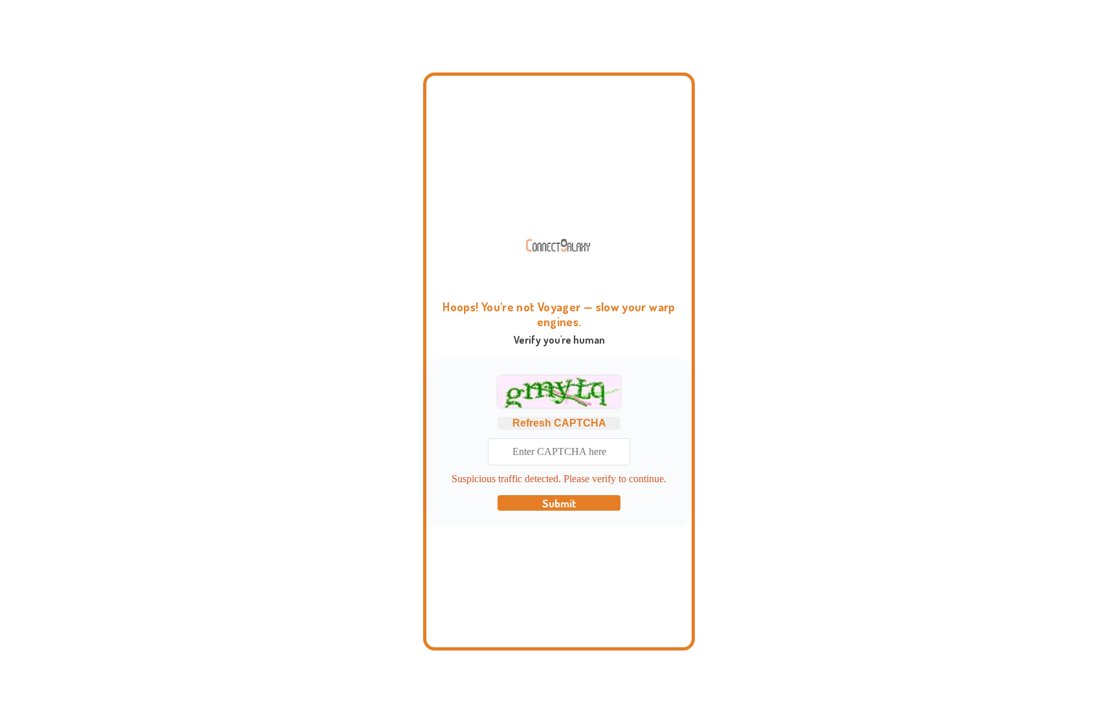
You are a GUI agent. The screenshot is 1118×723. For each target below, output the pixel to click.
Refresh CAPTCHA (559, 422)
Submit (559, 503)
